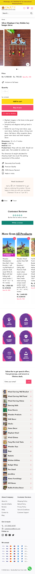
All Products (24, 234)
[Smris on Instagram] (3, 535)
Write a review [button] (17, 223)
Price (3, 73)
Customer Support (23, 512)
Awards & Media (7, 504)
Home (3, 19)
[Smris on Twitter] (13, 535)
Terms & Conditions (24, 510)
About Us (4, 501)
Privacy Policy (22, 507)
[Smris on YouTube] (10, 535)
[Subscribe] (28, 382)
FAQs (3, 510)
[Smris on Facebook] (6, 535)
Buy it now (17, 107)
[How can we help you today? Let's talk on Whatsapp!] (29, 570)
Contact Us (5, 512)
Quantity (5, 87)
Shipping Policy (22, 501)
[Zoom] (28, 64)
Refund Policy (22, 504)
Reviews (4, 507)
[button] (24, 8)
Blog (3, 515)
